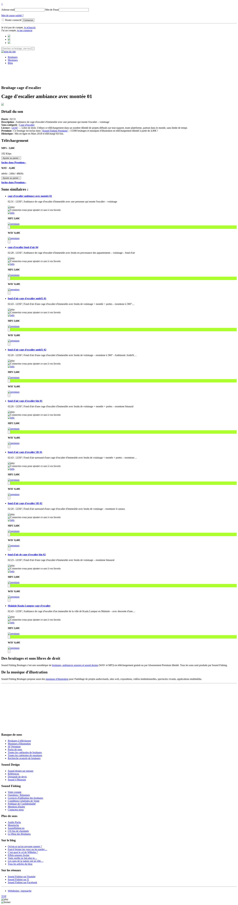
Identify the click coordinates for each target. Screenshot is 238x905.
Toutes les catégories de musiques (25, 755)
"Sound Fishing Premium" (54, 130)
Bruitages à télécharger (19, 740)
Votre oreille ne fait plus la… (22, 858)
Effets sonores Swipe (18, 855)
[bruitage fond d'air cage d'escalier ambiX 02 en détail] (11, 366)
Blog (10, 63)
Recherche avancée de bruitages (24, 758)
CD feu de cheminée (18, 831)
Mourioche (13, 825)
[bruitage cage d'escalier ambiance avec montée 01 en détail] (11, 213)
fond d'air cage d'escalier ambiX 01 (27, 298)
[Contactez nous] (9, 36)
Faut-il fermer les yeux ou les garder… (27, 849)
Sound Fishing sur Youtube (21, 876)
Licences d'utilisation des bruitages (25, 798)
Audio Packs (14, 822)
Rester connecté (13, 20)
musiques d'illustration (57, 679)
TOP (3, 896)
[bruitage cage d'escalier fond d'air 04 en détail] (11, 264)
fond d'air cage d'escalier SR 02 (25, 503)
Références (13, 773)
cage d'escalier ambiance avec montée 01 (30, 196)
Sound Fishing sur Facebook (22, 882)
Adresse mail (8, 9)
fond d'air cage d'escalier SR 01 (25, 452)
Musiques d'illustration (19, 743)
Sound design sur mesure (20, 771)
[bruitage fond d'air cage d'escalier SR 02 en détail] (11, 520)
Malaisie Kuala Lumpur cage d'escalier (29, 605)
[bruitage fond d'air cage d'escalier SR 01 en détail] (11, 469)
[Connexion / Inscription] (9, 39)
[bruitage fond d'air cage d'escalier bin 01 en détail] (11, 417)
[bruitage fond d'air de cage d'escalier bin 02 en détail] (11, 571)
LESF (15, 127)
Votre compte (14, 792)
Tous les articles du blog (20, 864)
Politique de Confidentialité (22, 803)
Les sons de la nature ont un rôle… (25, 861)
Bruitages (12, 57)
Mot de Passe (52, 9)
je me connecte (24, 30)
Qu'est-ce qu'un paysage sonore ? (25, 846)
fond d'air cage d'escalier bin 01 (25, 401)
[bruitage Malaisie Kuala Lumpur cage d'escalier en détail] (11, 622)
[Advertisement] (119, 74)
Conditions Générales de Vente (23, 800)
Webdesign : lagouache (19, 890)
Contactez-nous (16, 809)
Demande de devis (17, 776)
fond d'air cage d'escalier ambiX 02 (27, 349)
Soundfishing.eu (16, 828)
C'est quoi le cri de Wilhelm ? (23, 852)
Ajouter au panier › (11, 158)
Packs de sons (15, 749)
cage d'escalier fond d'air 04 (23, 247)
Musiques (13, 60)
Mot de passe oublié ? (12, 15)
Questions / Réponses (19, 795)
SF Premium (14, 746)
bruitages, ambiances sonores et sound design (75, 665)
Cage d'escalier (26, 124)
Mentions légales (16, 806)
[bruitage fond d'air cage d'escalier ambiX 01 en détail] (11, 315)
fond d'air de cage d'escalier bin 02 (27, 554)
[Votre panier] (9, 42)
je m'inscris (29, 27)
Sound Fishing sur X (18, 879)
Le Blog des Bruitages (19, 834)
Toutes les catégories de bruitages (25, 752)
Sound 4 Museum (17, 779)
